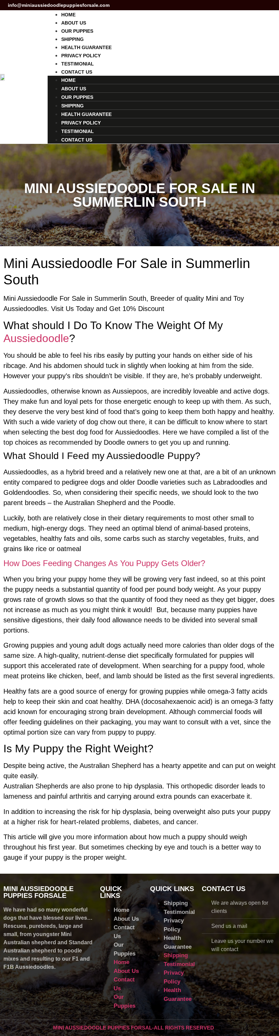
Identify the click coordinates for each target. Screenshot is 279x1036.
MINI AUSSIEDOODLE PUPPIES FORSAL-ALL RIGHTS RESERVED (133, 1028)
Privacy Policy (81, 55)
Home (68, 14)
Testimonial (77, 63)
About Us (73, 23)
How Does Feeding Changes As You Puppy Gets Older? (104, 563)
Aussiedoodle (36, 338)
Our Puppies (77, 31)
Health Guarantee (86, 47)
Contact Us (76, 72)
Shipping (72, 39)
